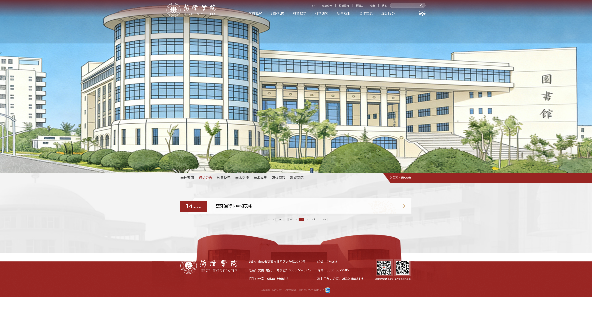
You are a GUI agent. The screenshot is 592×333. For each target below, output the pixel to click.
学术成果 (260, 178)
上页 (268, 219)
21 (280, 219)
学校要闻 (187, 178)
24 (296, 219)
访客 (384, 5)
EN (313, 5)
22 (285, 219)
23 (291, 219)
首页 (395, 177)
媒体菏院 (278, 178)
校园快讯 (223, 178)
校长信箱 (344, 5)
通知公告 (205, 178)
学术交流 (242, 178)
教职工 (359, 5)
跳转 (324, 219)
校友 (372, 5)
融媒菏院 (297, 178)
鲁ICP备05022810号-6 (312, 290)
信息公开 (327, 5)
